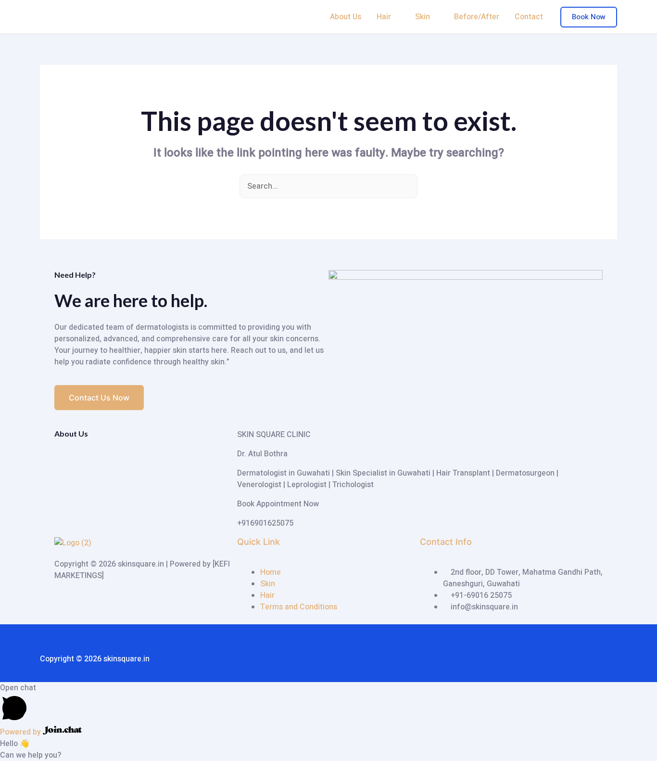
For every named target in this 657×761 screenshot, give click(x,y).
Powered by (21, 732)
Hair (384, 17)
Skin (422, 17)
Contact (529, 17)
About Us (345, 17)
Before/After (476, 17)
